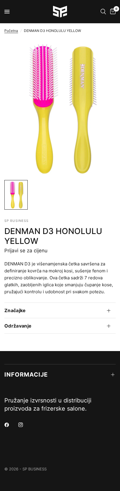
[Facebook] (10, 424)
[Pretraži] (103, 11)
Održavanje (17, 326)
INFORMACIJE (26, 374)
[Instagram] (24, 424)
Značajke (15, 310)
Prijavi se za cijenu (25, 250)
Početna (11, 30)
